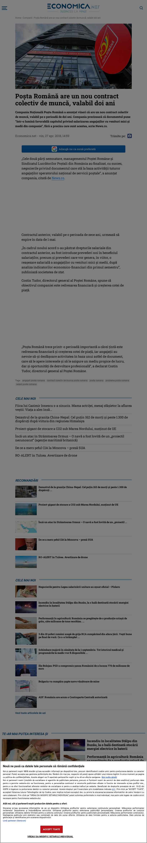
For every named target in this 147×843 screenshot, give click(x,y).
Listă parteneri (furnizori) (14, 821)
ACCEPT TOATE (51, 829)
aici (113, 789)
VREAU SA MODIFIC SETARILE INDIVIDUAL (50, 836)
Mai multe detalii (109, 777)
